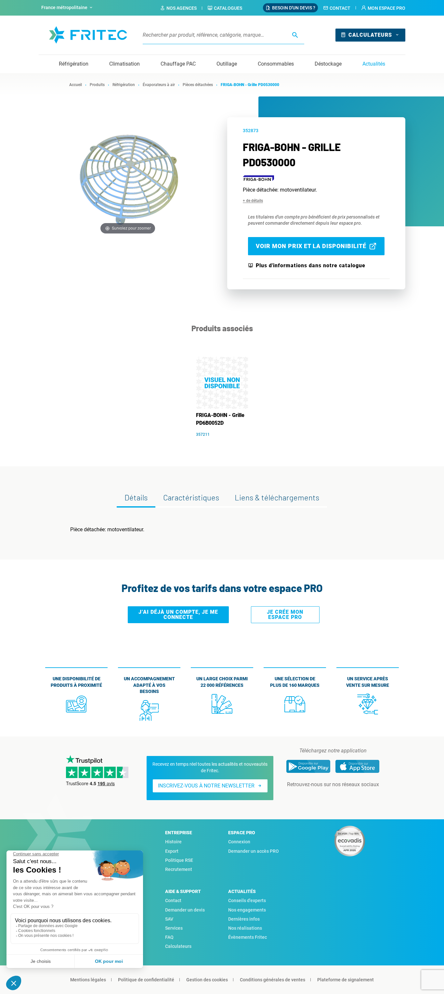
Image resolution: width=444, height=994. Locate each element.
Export (171, 851)
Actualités (373, 64)
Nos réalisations (245, 928)
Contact (340, 8)
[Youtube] (342, 797)
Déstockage (328, 64)
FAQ (169, 937)
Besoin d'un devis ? (293, 7)
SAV (169, 919)
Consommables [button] (276, 64)
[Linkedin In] (324, 797)
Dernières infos (244, 919)
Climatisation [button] (124, 64)
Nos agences (181, 8)
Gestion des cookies (207, 979)
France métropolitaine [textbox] (64, 7)
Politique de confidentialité (146, 979)
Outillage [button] (226, 64)
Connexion (239, 841)
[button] (383, 8)
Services (174, 928)
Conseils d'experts (247, 900)
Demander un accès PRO (253, 851)
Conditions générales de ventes (272, 979)
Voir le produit (225, 444)
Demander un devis (185, 909)
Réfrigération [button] (73, 64)
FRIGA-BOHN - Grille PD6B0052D (220, 419)
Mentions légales (88, 979)
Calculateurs (370, 35)
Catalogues (228, 8)
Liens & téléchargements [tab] (277, 497)
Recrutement (178, 869)
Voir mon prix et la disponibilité (311, 246)
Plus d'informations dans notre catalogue (310, 265)
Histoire (173, 841)
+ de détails (253, 200)
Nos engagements (247, 909)
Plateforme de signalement (345, 979)
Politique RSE (179, 860)
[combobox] (67, 8)
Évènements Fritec (247, 937)
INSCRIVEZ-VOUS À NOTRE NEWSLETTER (206, 786)
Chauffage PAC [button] (178, 64)
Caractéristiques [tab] (191, 497)
